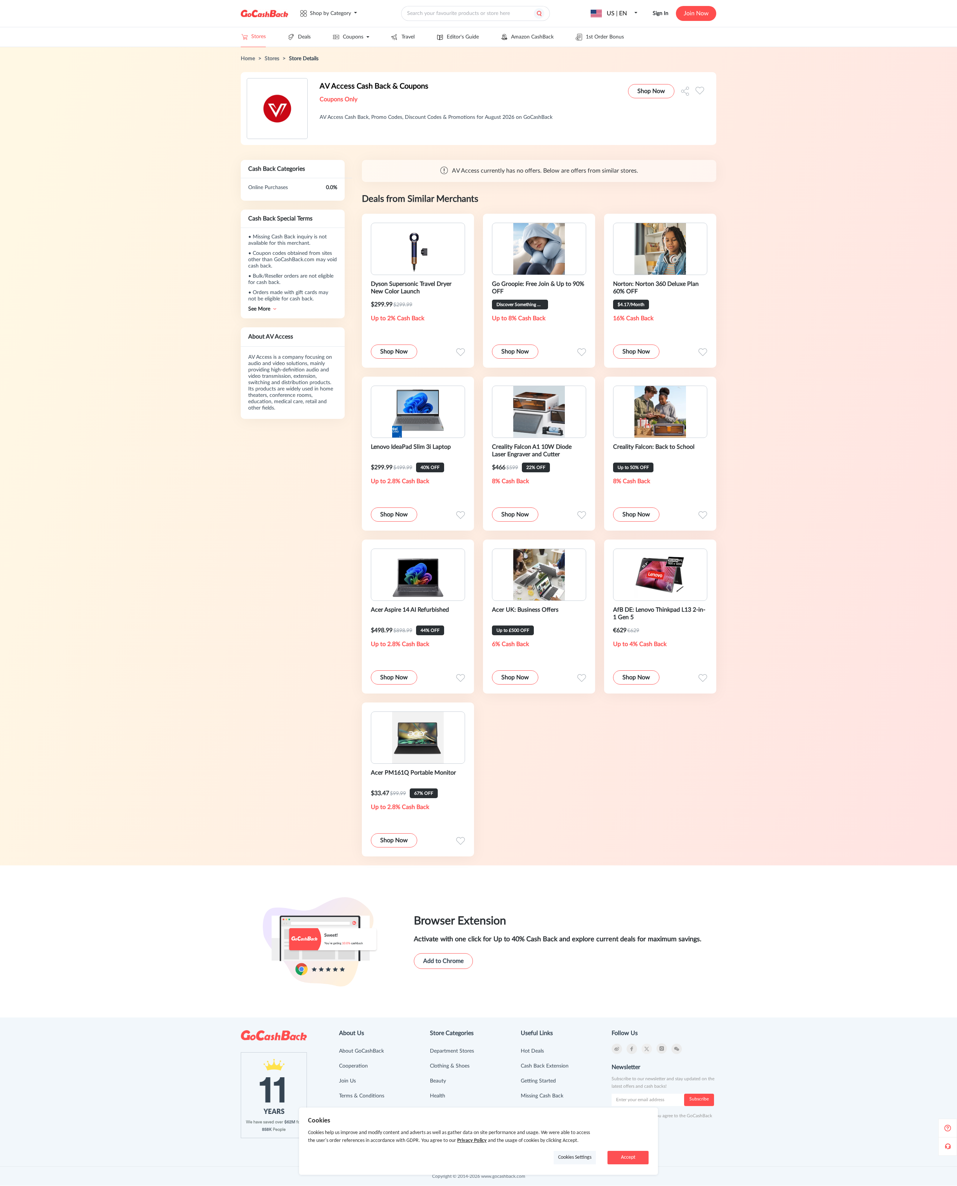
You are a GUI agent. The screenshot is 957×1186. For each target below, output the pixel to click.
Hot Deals (532, 1051)
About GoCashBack (361, 1051)
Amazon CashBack (532, 37)
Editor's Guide (463, 37)
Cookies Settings (574, 1157)
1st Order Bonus (605, 37)
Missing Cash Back (542, 1096)
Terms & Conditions (361, 1096)
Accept (628, 1157)
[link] (248, 58)
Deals (304, 37)
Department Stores (452, 1051)
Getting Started (538, 1081)
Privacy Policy (472, 1140)
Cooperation (353, 1066)
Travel (408, 37)
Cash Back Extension (545, 1066)
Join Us (347, 1081)
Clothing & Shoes (450, 1066)
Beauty (438, 1081)
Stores (258, 36)
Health (437, 1096)
